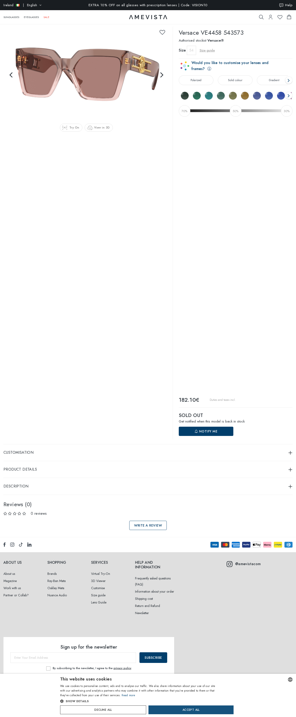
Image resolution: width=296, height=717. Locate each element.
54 (191, 50)
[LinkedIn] (29, 544)
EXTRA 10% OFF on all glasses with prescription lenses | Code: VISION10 (148, 5)
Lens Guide (98, 602)
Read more (128, 695)
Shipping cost (144, 598)
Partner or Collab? (16, 595)
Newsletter (142, 613)
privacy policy (122, 668)
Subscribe (153, 657)
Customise (98, 588)
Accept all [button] (191, 710)
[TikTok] (21, 544)
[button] (138, 701)
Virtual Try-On (100, 573)
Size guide (98, 595)
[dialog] (148, 695)
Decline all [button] (103, 710)
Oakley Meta (55, 588)
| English (20, 5)
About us (9, 573)
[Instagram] (12, 544)
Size (182, 50)
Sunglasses (11, 17)
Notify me (207, 431)
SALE (46, 17)
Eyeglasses (31, 17)
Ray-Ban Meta (56, 581)
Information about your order (154, 591)
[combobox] (290, 679)
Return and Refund (147, 606)
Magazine (10, 581)
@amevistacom (248, 564)
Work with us (12, 588)
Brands (52, 573)
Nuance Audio (57, 595)
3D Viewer (98, 581)
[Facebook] (4, 544)
